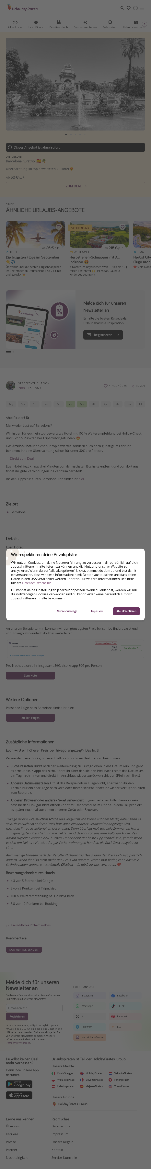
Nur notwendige (67, 611)
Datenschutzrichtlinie (37, 583)
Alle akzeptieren (126, 611)
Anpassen (97, 611)
